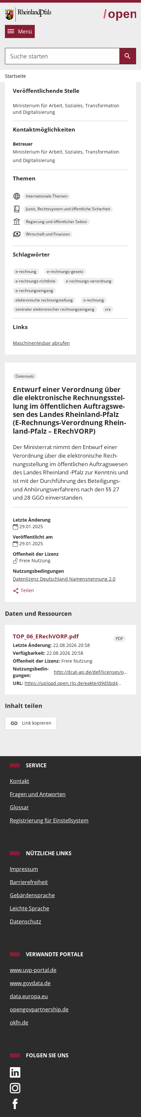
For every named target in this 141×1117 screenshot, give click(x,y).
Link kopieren (36, 723)
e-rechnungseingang (34, 290)
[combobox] (62, 56)
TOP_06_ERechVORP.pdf (46, 636)
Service (36, 765)
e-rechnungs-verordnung (88, 281)
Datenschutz (25, 921)
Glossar (19, 807)
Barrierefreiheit (29, 882)
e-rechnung (25, 271)
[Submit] (127, 56)
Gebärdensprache (32, 895)
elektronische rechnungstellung (44, 300)
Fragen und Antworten (38, 794)
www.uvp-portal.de (33, 970)
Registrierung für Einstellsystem (49, 820)
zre (108, 309)
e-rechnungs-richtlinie (35, 281)
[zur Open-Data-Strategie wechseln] (119, 14)
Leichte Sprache (29, 908)
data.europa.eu (29, 996)
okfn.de (19, 1022)
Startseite (15, 76)
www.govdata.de (30, 983)
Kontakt (19, 781)
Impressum (24, 869)
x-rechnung (93, 300)
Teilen (26, 590)
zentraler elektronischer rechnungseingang (54, 309)
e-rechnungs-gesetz (65, 271)
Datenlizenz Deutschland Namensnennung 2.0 (64, 579)
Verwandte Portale (54, 954)
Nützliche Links (48, 853)
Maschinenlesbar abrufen (41, 343)
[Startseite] (28, 14)
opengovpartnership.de (39, 1009)
